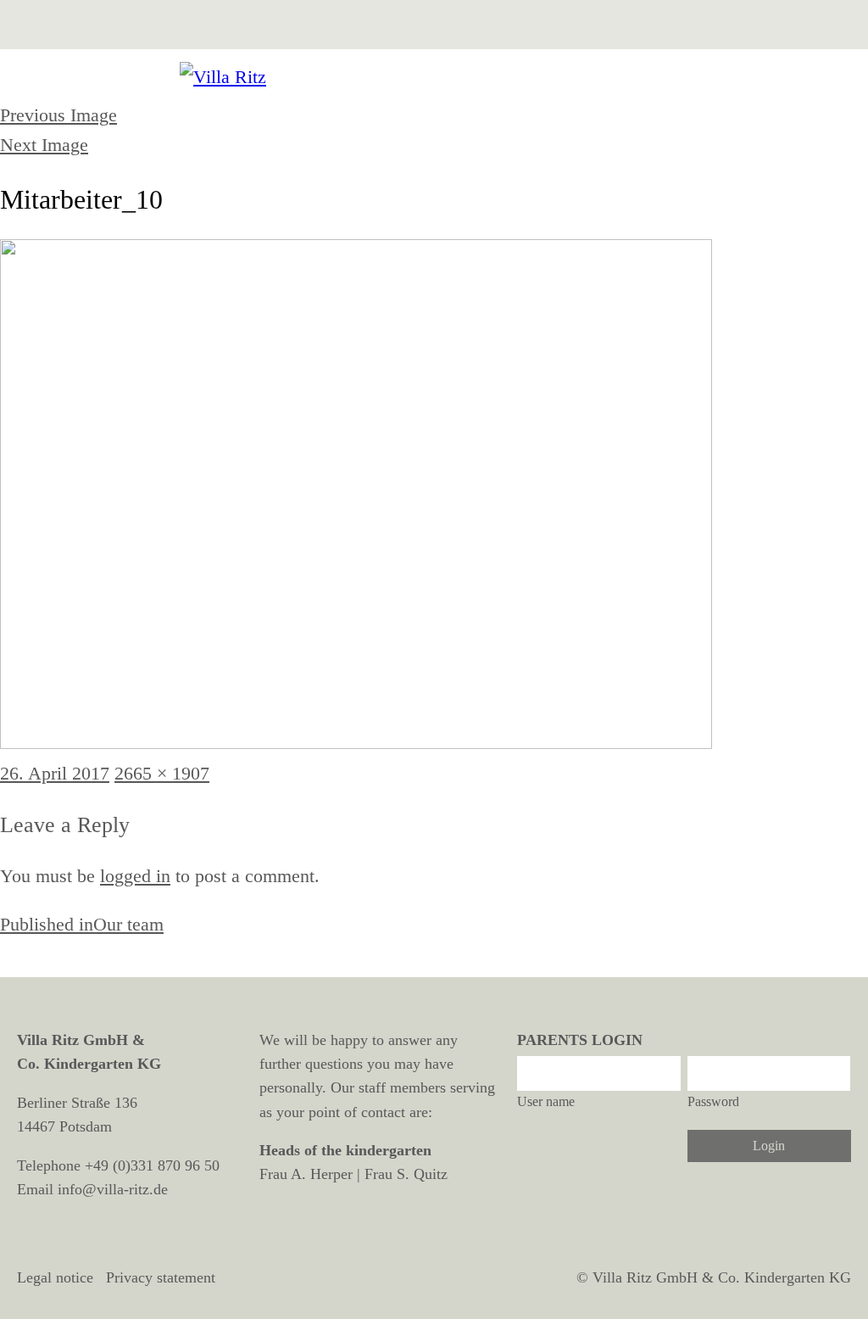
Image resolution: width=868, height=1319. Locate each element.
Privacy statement (160, 1277)
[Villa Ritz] (433, 77)
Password (713, 1101)
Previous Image (58, 115)
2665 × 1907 (161, 773)
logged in (135, 875)
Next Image (44, 144)
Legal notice (55, 1277)
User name (546, 1101)
